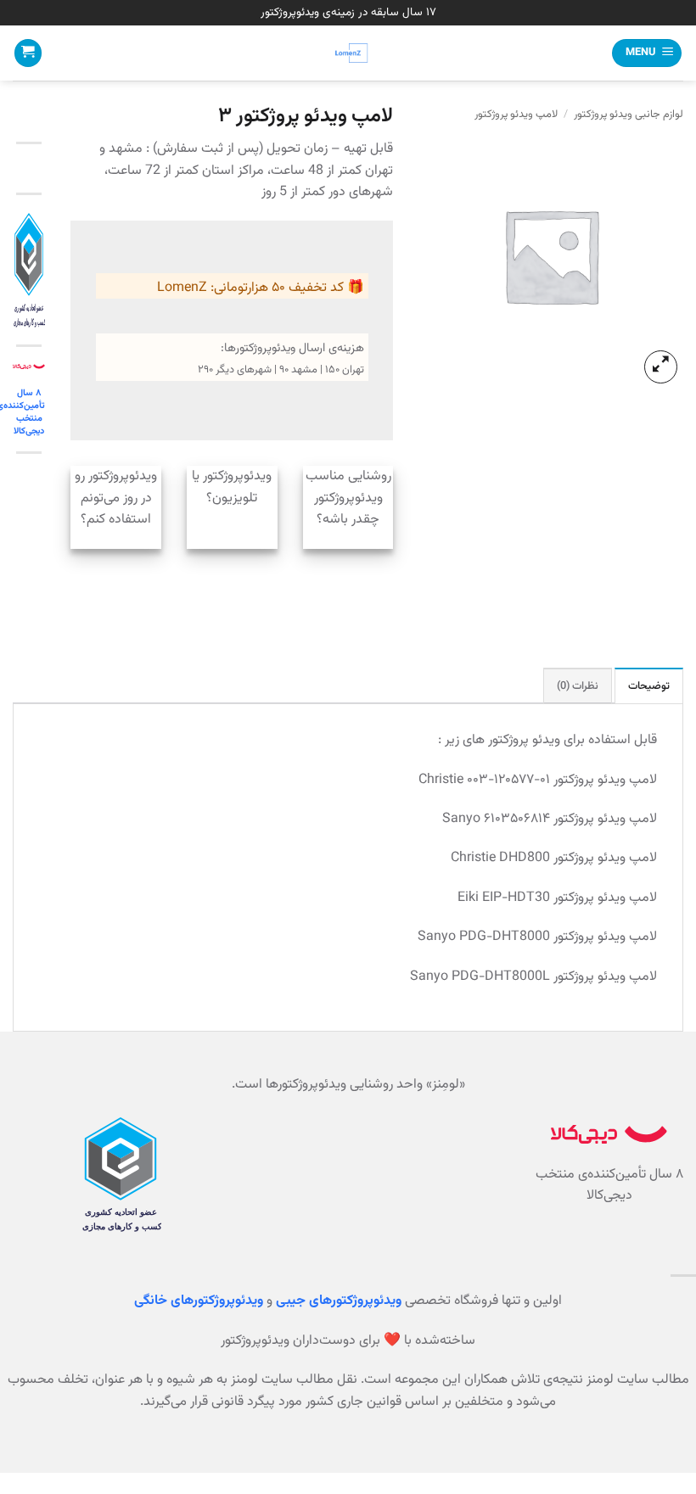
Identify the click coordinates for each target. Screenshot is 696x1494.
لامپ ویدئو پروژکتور (516, 114)
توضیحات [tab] (649, 686)
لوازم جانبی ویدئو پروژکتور (628, 114)
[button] (647, 53)
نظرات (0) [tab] (577, 686)
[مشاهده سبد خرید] (28, 53)
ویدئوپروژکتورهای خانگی (198, 1301)
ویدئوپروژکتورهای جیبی (338, 1301)
